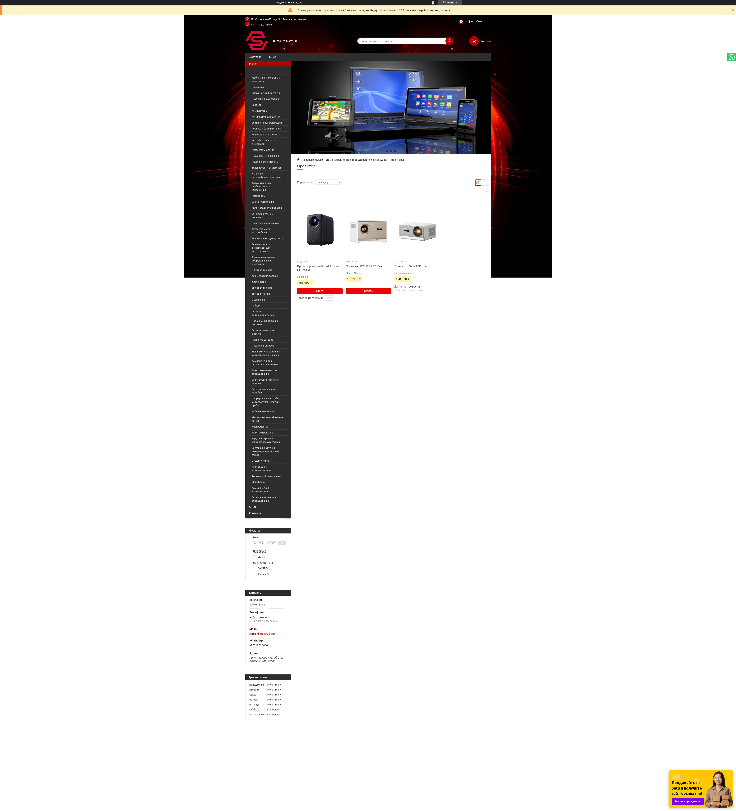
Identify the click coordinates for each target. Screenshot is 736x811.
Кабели (256, 305)
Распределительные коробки (264, 391)
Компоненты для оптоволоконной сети (265, 363)
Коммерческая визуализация (260, 490)
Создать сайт (282, 2)
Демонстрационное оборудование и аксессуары (263, 260)
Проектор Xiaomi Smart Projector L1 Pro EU (320, 268)
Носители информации (265, 223)
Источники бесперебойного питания (266, 175)
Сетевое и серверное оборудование (264, 499)
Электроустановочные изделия (265, 381)
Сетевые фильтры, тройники (263, 215)
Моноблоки (258, 482)
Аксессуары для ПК (263, 149)
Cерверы (257, 104)
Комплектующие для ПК (266, 116)
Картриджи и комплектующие (261, 468)
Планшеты (258, 87)
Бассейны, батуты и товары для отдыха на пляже (265, 451)
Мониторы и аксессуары (266, 134)
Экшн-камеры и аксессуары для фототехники (261, 247)
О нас (272, 57)
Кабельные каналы (263, 411)
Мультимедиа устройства (267, 207)
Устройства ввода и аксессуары (263, 142)
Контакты (255, 513)
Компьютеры (260, 110)
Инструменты (260, 426)
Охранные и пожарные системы (265, 322)
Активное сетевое (262, 339)
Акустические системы (265, 161)
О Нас (252, 506)
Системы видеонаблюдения (263, 313)
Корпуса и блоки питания (266, 128)
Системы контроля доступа (263, 332)
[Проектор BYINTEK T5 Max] (368, 230)
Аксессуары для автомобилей (261, 231)
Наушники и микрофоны (266, 155)
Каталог (254, 71)
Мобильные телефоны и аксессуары (266, 79)
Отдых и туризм (261, 460)
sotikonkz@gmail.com (262, 633)
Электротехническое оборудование (264, 372)
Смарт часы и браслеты (266, 93)
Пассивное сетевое (263, 345)
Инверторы (258, 195)
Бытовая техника (262, 287)
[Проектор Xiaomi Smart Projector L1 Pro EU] (320, 230)
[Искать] (449, 41)
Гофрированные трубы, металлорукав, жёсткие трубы (266, 402)
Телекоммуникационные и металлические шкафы (267, 353)
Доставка (255, 57)
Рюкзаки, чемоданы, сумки (267, 238)
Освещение (258, 299)
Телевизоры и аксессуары (267, 167)
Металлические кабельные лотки (267, 419)
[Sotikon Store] (257, 40)
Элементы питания (263, 201)
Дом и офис (259, 281)
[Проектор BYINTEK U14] (417, 230)
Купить (319, 290)
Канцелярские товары (265, 275)
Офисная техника (262, 270)
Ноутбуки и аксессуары (265, 98)
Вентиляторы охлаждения (267, 122)
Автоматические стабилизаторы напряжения (262, 186)
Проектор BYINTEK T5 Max (364, 266)
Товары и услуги (312, 159)
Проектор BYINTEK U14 (410, 266)
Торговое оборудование (266, 476)
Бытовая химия (261, 293)
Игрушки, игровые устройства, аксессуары (266, 440)
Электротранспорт (263, 432)
